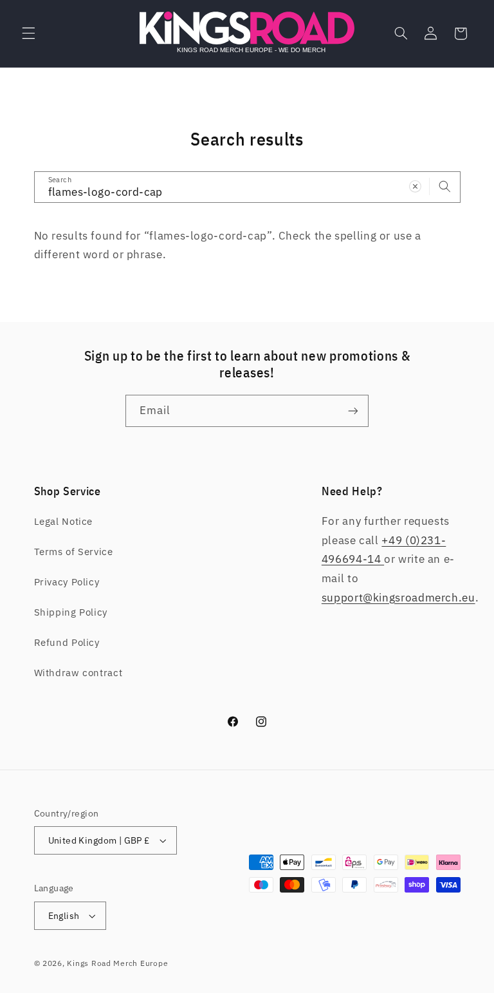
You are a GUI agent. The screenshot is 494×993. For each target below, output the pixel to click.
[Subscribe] (353, 410)
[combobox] (247, 187)
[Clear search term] (415, 187)
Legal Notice (63, 521)
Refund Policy (67, 642)
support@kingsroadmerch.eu (398, 598)
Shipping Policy (70, 612)
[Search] (444, 187)
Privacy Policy (67, 582)
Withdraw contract (78, 673)
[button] (28, 33)
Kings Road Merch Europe (117, 963)
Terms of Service (73, 551)
